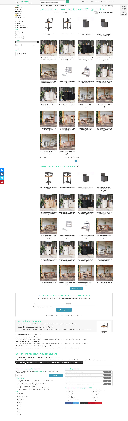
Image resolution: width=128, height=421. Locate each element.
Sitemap (70, 396)
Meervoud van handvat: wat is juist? (88, 372)
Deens (19, 414)
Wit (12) (19, 9)
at (18, 415)
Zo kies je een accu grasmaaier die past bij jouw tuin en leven (88, 384)
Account (104, 2)
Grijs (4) (19, 13)
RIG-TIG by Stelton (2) (22, 27)
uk (19, 413)
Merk (18, 19)
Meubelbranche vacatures (99, 390)
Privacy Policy (71, 400)
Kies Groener (21, 384)
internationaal (32, 386)
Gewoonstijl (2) (21, 38)
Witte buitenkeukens (20, 362)
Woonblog (70, 393)
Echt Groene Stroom (23, 383)
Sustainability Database (24, 389)
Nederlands (21, 393)
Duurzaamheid (96, 391)
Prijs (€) (18, 40)
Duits (19, 407)
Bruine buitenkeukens (66, 362)
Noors (19, 401)
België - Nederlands (23, 396)
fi (18, 411)
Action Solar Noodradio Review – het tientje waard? (88, 375)
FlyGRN (20, 381)
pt (18, 408)
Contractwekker (22, 387)
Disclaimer (70, 394)
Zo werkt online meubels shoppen (76, 399)
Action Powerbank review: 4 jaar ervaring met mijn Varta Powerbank (88, 378)
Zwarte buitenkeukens (55, 362)
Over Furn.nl (71, 391)
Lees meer (124, 14)
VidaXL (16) (20, 21)
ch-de (19, 404)
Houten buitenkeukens (77, 362)
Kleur (18, 5)
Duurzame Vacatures (23, 386)
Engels (19, 410)
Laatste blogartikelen (72, 369)
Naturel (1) (19, 15)
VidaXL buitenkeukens (44, 362)
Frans (19, 395)
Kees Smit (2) (20, 36)
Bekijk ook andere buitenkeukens (58, 166)
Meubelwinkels (71, 397)
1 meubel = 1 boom (97, 394)
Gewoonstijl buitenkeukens (32, 362)
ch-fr (19, 405)
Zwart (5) (19, 11)
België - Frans (21, 398)
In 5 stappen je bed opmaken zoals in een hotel (88, 381)
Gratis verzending (21, 53)
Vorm (18, 49)
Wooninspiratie (96, 399)
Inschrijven (55, 375)
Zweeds (20, 402)
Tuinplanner (95, 396)
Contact (95, 400)
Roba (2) (19, 23)
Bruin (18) (19, 7)
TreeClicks (20, 380)
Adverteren (95, 397)
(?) (112, 12)
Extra (18, 51)
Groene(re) (27, 1)
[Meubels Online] (41, 6)
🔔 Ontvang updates (64, 310)
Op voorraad (20, 55)
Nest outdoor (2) (21, 25)
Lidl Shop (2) (20, 34)
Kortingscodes (96, 393)
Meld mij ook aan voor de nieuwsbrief (43, 307)
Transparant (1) (21, 17)
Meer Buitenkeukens (77, 288)
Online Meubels (71, 390)
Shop (18, 29)
